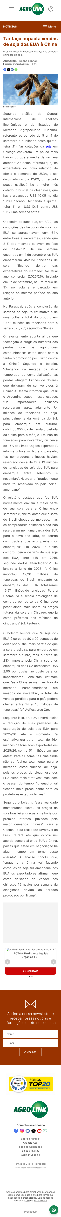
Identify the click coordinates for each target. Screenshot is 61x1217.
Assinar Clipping (30, 1154)
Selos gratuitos (30, 1150)
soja (49, 146)
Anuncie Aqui (30, 1142)
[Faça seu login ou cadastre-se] (51, 9)
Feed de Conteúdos (30, 1146)
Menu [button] (52, 26)
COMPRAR (30, 971)
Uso (28, 1200)
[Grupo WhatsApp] (53, 1209)
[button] (7, 962)
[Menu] (11, 9)
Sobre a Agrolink (30, 1138)
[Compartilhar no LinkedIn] (12, 69)
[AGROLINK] (31, 9)
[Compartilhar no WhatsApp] (16, 69)
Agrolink (10, 61)
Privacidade (41, 1163)
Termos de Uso (22, 1163)
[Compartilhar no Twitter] (8, 69)
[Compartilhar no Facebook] (4, 69)
